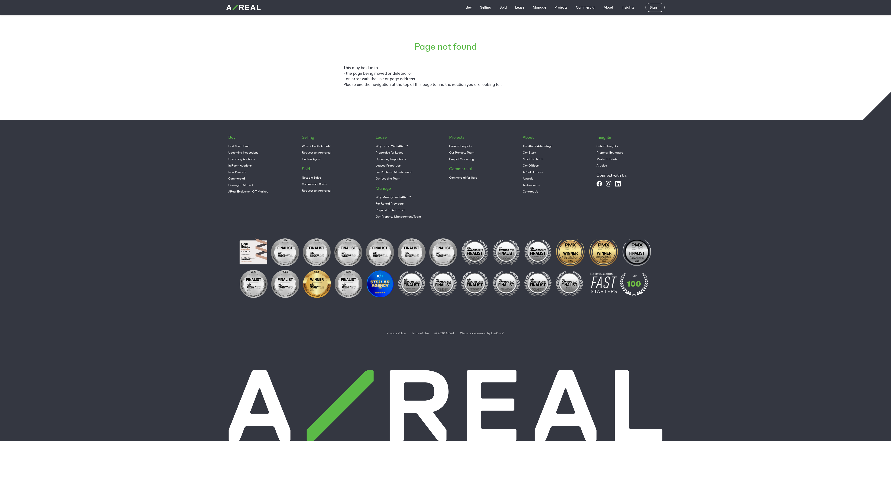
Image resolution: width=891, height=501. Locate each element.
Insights (628, 7)
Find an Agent (311, 159)
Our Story (529, 152)
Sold (503, 7)
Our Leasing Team (388, 178)
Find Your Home (238, 146)
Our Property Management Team (398, 216)
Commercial (585, 7)
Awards (528, 178)
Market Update (607, 159)
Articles (602, 165)
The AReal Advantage (537, 146)
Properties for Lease (389, 152)
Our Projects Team (461, 152)
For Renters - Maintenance (394, 172)
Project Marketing (461, 159)
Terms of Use (420, 333)
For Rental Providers (390, 203)
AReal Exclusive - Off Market (248, 191)
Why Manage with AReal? (393, 197)
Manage (539, 7)
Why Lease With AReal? (392, 146)
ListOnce (497, 333)
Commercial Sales (314, 184)
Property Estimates (610, 152)
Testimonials (531, 185)
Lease (519, 7)
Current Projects (460, 146)
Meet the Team (533, 159)
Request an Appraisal (316, 152)
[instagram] (608, 183)
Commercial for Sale (463, 177)
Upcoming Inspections (243, 152)
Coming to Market (240, 185)
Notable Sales (311, 177)
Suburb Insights (607, 146)
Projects (561, 7)
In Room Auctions (240, 165)
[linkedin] (618, 183)
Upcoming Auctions (241, 159)
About (608, 7)
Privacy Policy (396, 333)
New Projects (237, 172)
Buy (469, 7)
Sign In (655, 7)
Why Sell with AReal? (316, 146)
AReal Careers (532, 172)
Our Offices (531, 165)
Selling (485, 7)
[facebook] (599, 183)
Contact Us (530, 191)
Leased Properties (388, 165)
